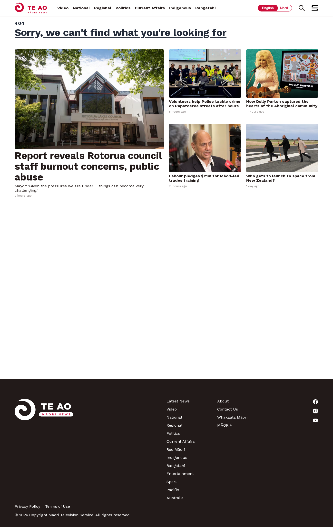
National (81, 8)
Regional (102, 8)
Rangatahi (205, 8)
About (223, 401)
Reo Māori (175, 449)
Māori (284, 8)
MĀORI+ (224, 425)
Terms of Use (57, 506)
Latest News (178, 401)
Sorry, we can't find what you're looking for (120, 32)
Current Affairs (150, 8)
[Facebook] (293, 402)
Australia (175, 497)
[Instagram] (293, 411)
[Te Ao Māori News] (44, 449)
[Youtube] (293, 420)
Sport (171, 481)
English (268, 8)
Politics (123, 8)
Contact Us (227, 409)
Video (63, 8)
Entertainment (180, 473)
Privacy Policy (27, 506)
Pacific (172, 489)
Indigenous (180, 8)
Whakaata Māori (232, 417)
